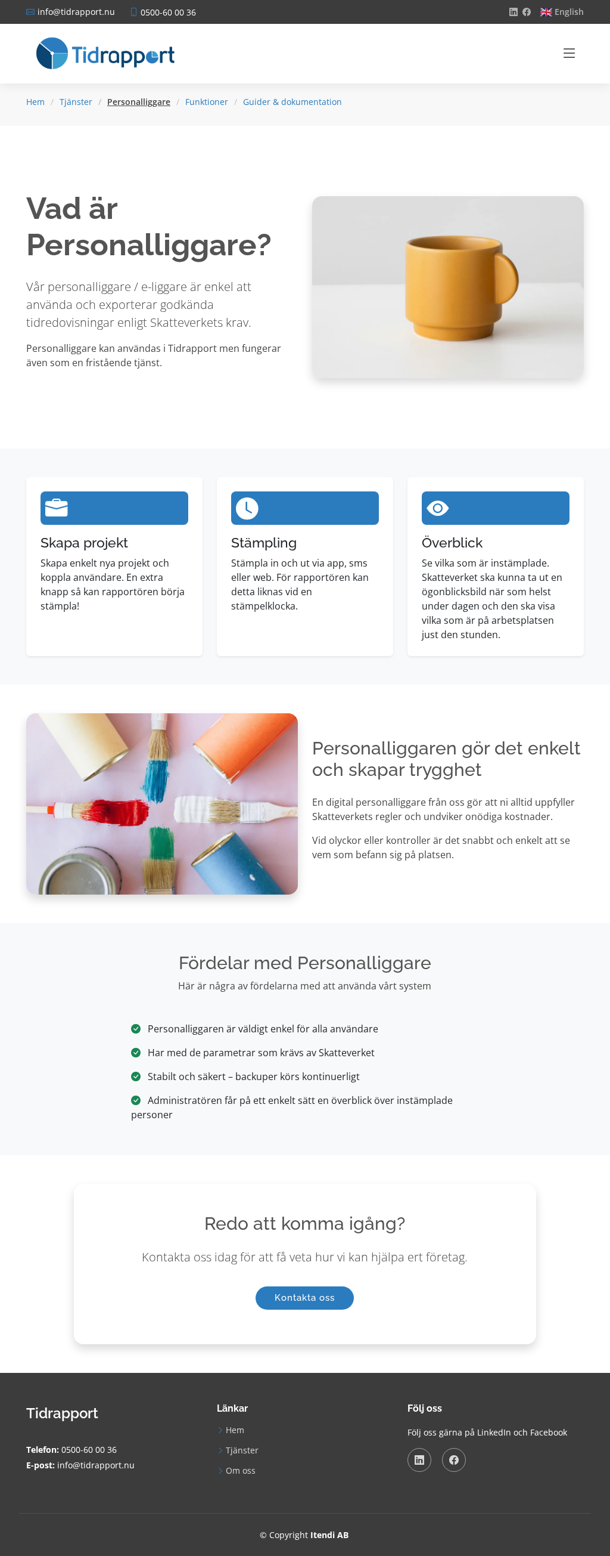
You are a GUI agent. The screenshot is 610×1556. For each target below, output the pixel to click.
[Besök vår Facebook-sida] (526, 12)
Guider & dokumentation (292, 101)
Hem (35, 101)
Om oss (241, 1471)
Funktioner (206, 101)
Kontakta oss (305, 1297)
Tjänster (76, 101)
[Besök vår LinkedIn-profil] (513, 12)
